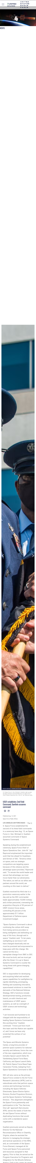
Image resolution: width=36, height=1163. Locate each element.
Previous (3, 556)
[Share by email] (8, 811)
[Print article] (5, 811)
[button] (3, 4)
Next (33, 556)
